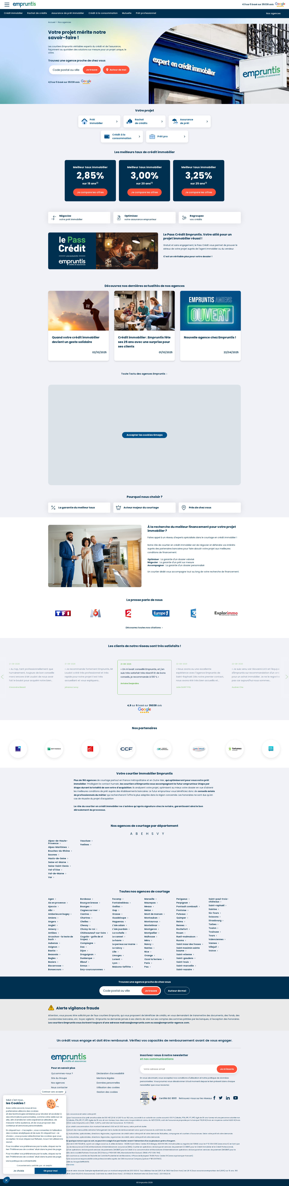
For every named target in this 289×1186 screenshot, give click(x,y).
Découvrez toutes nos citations (143, 627)
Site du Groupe (59, 1078)
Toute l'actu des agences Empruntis (143, 373)
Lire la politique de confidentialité (21, 1161)
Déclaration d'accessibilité (110, 1073)
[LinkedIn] (228, 1098)
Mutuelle (126, 13)
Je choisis (18, 1170)
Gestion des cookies (107, 1091)
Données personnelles (108, 1082)
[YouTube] (235, 1098)
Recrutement (58, 1096)
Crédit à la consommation (103, 13)
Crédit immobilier (13, 13)
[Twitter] (220, 1098)
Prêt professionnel (146, 13)
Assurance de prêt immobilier (67, 13)
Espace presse (58, 1091)
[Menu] (7, 5)
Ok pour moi (50, 1170)
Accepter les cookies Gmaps (145, 435)
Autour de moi (118, 69)
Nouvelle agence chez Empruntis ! (210, 337)
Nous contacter (59, 1087)
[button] (6, 1180)
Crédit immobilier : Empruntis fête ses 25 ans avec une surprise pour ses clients (144, 342)
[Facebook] (214, 1098)
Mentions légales (105, 1078)
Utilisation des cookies (108, 1087)
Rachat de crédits (37, 13)
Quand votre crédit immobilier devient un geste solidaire (75, 339)
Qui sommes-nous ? (62, 1073)
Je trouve (91, 69)
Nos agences (273, 13)
